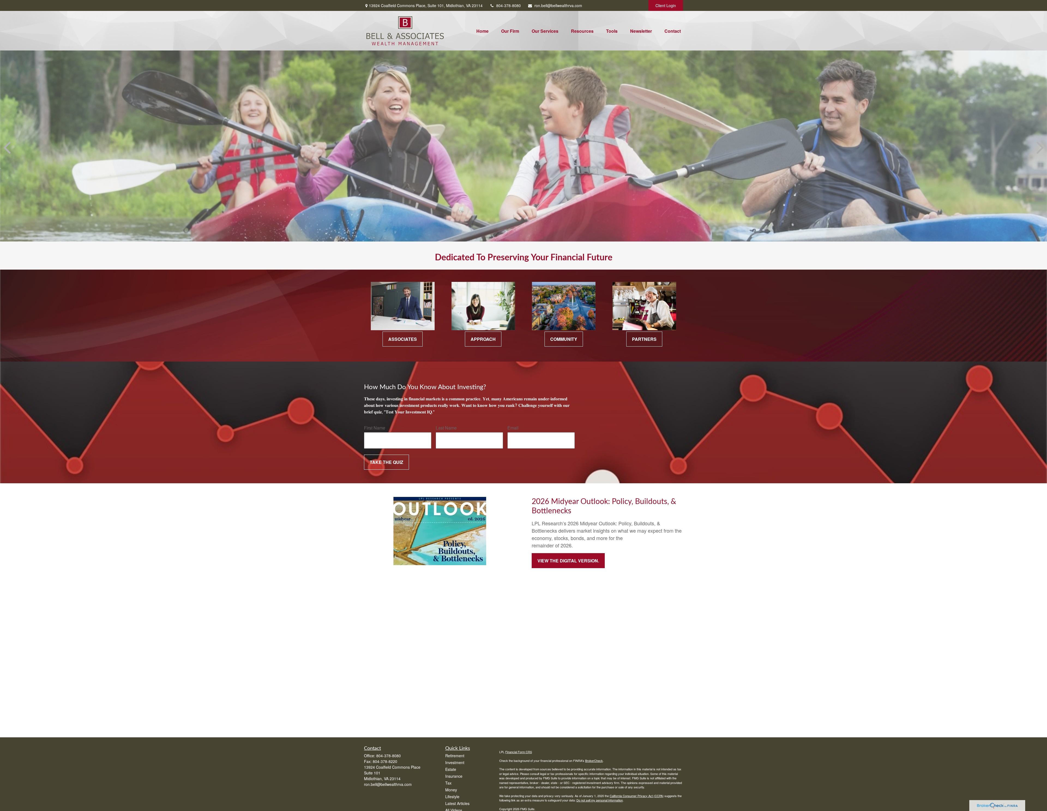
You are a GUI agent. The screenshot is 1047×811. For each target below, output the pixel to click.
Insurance (453, 776)
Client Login (665, 5)
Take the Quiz (386, 462)
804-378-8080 (508, 5)
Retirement (454, 755)
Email (513, 428)
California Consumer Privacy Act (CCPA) (637, 796)
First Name (374, 428)
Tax (448, 783)
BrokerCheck (594, 760)
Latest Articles (457, 803)
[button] (482, 30)
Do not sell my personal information (599, 800)
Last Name (446, 428)
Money (451, 789)
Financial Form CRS (518, 752)
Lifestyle (452, 796)
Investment (454, 762)
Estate (450, 769)
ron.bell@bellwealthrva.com (558, 5)
